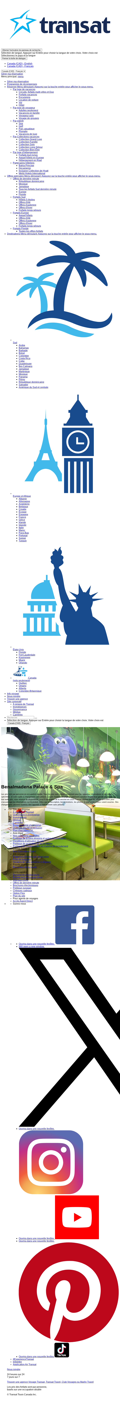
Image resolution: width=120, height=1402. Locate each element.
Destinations (52, 234)
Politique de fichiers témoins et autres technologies (39, 838)
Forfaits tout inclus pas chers (27, 877)
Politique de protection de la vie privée (33, 843)
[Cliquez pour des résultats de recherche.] (36, 718)
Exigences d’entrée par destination (31, 856)
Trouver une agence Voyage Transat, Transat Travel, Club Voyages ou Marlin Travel (50, 1382)
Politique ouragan (22, 888)
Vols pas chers (20, 880)
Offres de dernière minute (26, 882)
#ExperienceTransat (23, 1359)
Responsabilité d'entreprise (27, 825)
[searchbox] (20, 717)
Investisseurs (19, 817)
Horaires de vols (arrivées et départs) (32, 862)
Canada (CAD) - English (19, 63)
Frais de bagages (22, 859)
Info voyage (13, 693)
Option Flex (19, 893)
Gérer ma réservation (12, 74)
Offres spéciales (54, 176)
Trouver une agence (17, 699)
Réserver (50, 86)
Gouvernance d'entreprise (26, 814)
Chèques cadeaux (22, 890)
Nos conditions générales (26, 835)
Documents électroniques (26, 875)
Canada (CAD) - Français (20, 66)
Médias (16, 820)
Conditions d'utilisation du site (28, 841)
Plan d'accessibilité (23, 830)
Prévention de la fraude (25, 867)
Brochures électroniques (25, 885)
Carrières (18, 822)
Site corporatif (14, 701)
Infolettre (17, 1362)
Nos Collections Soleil (24, 851)
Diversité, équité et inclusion (27, 828)
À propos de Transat (23, 812)
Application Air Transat (24, 1364)
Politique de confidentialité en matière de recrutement (40, 846)
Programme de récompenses (22, 84)
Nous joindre (13, 696)
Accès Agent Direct (23, 901)
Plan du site (19, 896)
